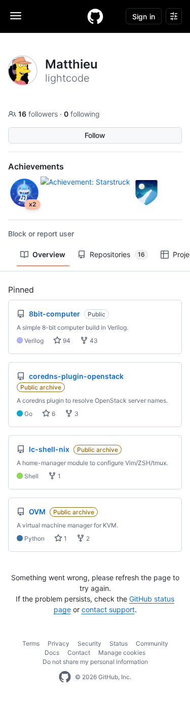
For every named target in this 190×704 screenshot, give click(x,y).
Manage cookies (121, 652)
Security (89, 643)
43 (93, 340)
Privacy (58, 643)
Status (118, 643)
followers (39, 114)
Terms (31, 643)
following (82, 114)
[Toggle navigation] (15, 15)
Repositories (117, 254)
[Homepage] (95, 16)
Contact (78, 652)
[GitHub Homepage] (65, 677)
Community (152, 643)
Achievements (36, 166)
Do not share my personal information (95, 661)
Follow (95, 135)
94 (65, 340)
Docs (52, 652)
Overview (48, 254)
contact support (108, 609)
